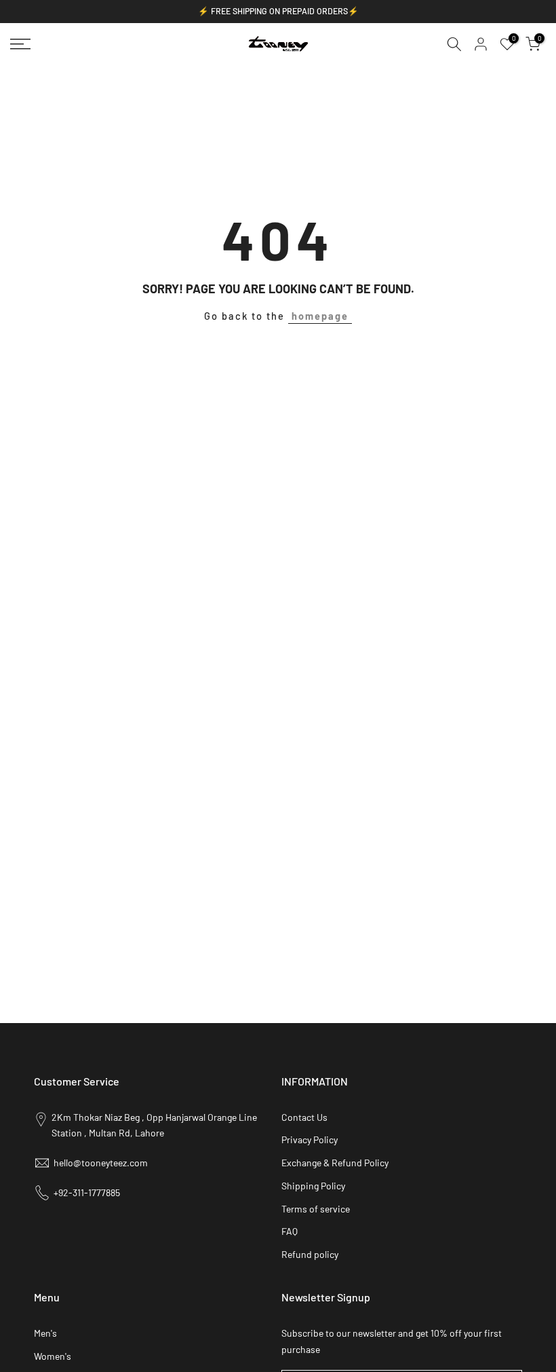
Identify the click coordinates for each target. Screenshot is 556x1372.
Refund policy (309, 1254)
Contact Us (304, 1117)
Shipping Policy (313, 1185)
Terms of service (315, 1209)
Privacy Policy (309, 1139)
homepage (320, 316)
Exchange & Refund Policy (335, 1162)
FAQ (289, 1231)
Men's (45, 1333)
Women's (52, 1356)
